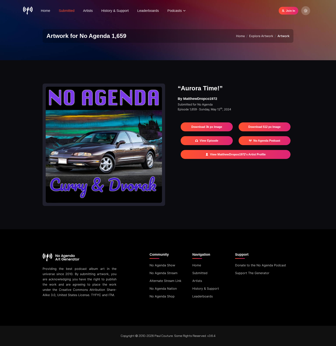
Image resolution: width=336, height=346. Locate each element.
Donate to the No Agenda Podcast (260, 265)
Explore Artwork (261, 36)
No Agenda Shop (162, 296)
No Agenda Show (162, 265)
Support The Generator (252, 273)
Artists (88, 11)
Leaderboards (148, 11)
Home (45, 11)
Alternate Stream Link (165, 281)
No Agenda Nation (163, 288)
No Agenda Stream (164, 273)
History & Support (115, 11)
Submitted (66, 11)
